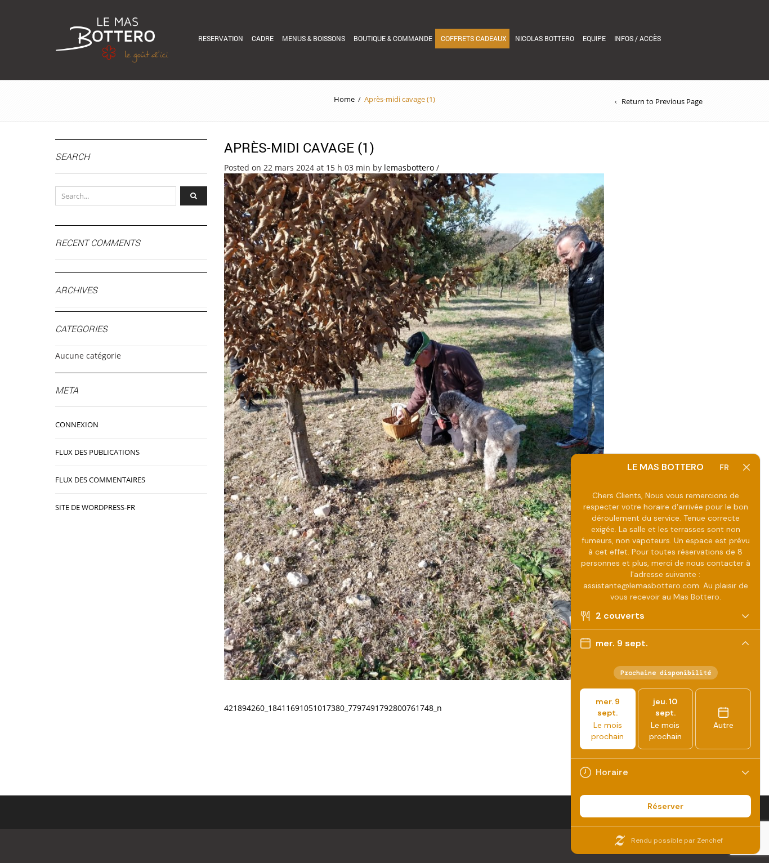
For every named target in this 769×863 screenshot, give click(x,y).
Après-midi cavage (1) (299, 147)
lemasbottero (409, 167)
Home (344, 99)
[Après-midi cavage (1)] (414, 426)
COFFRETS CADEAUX (474, 38)
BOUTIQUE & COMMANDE (393, 38)
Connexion (77, 424)
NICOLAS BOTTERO (544, 38)
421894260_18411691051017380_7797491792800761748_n (333, 708)
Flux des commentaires (100, 480)
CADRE (263, 38)
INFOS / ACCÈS (637, 38)
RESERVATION (220, 38)
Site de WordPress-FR (95, 507)
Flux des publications (97, 452)
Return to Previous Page (662, 101)
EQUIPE (594, 38)
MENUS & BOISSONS (313, 38)
